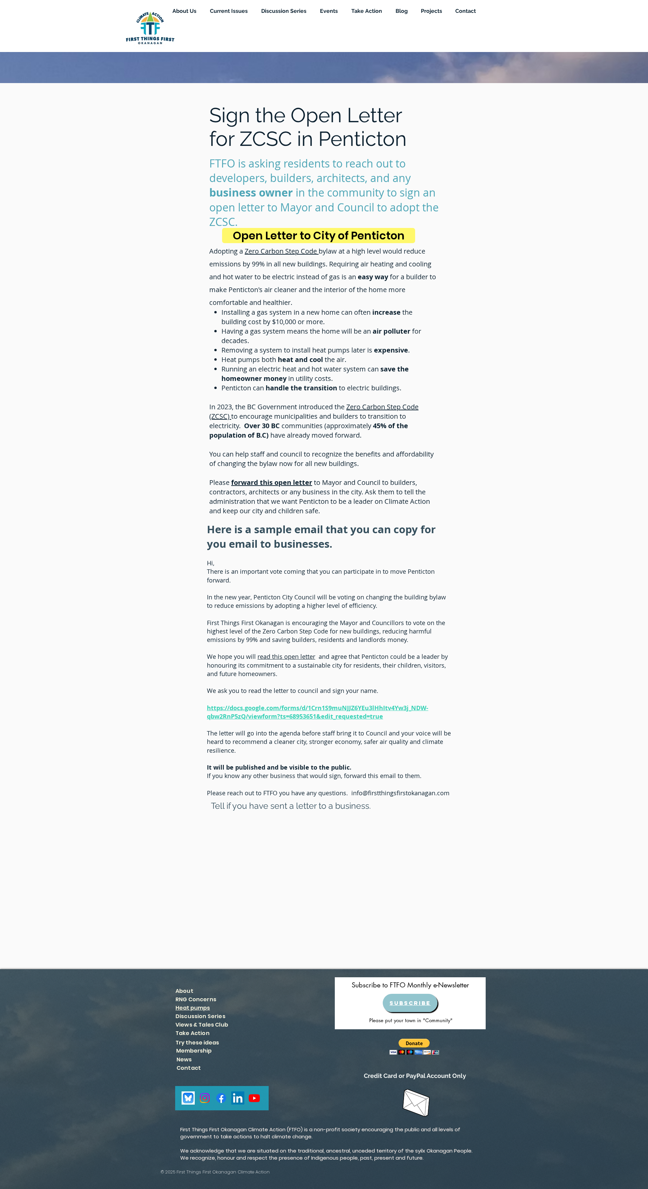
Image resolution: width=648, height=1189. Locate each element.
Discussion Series (200, 1016)
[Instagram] (204, 1098)
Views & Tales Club (202, 1025)
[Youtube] (254, 1098)
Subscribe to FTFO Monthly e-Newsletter (410, 985)
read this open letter (286, 656)
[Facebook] (221, 1098)
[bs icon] (188, 1098)
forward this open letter (271, 482)
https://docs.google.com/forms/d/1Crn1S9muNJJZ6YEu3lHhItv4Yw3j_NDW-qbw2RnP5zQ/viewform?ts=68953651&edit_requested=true (317, 712)
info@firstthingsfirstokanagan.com (400, 793)
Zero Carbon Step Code (282, 251)
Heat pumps (193, 1008)
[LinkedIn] (237, 1098)
